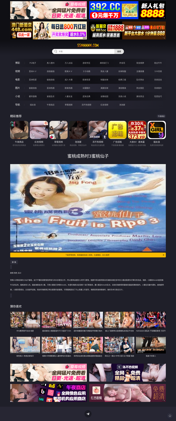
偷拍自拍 (50, 79)
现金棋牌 (140, 63)
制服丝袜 (104, 79)
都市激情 (33, 96)
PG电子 (33, 63)
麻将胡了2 (104, 63)
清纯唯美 (122, 88)
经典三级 (122, 79)
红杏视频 (104, 104)
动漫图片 (86, 88)
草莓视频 (68, 104)
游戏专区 (86, 63)
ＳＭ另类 (158, 71)
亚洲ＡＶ (33, 71)
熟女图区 (140, 88)
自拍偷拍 (50, 71)
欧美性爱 (86, 79)
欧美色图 (68, 88)
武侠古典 (86, 96)
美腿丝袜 (104, 88)
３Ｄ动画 (86, 71)
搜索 (119, 51)
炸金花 (122, 63)
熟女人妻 (104, 71)
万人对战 (68, 63)
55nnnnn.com (88, 45)
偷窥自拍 (33, 88)
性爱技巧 (158, 96)
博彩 (17, 62)
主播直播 (140, 71)
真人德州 (50, 63)
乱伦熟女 (140, 79)
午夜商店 (50, 104)
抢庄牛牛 (158, 63)
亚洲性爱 (33, 79)
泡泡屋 (122, 104)
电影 (17, 79)
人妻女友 (68, 96)
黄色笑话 (140, 96)
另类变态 (158, 79)
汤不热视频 (86, 104)
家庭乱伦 (50, 96)
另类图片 (158, 88)
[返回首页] (170, 416)
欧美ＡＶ (68, 71)
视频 (17, 71)
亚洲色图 (50, 88)
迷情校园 (104, 96)
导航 (17, 104)
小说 (17, 96)
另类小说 (122, 96)
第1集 (14, 262)
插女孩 (33, 104)
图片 (17, 88)
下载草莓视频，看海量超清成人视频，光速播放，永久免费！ (88, 255)
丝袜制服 (122, 71)
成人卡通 (68, 79)
